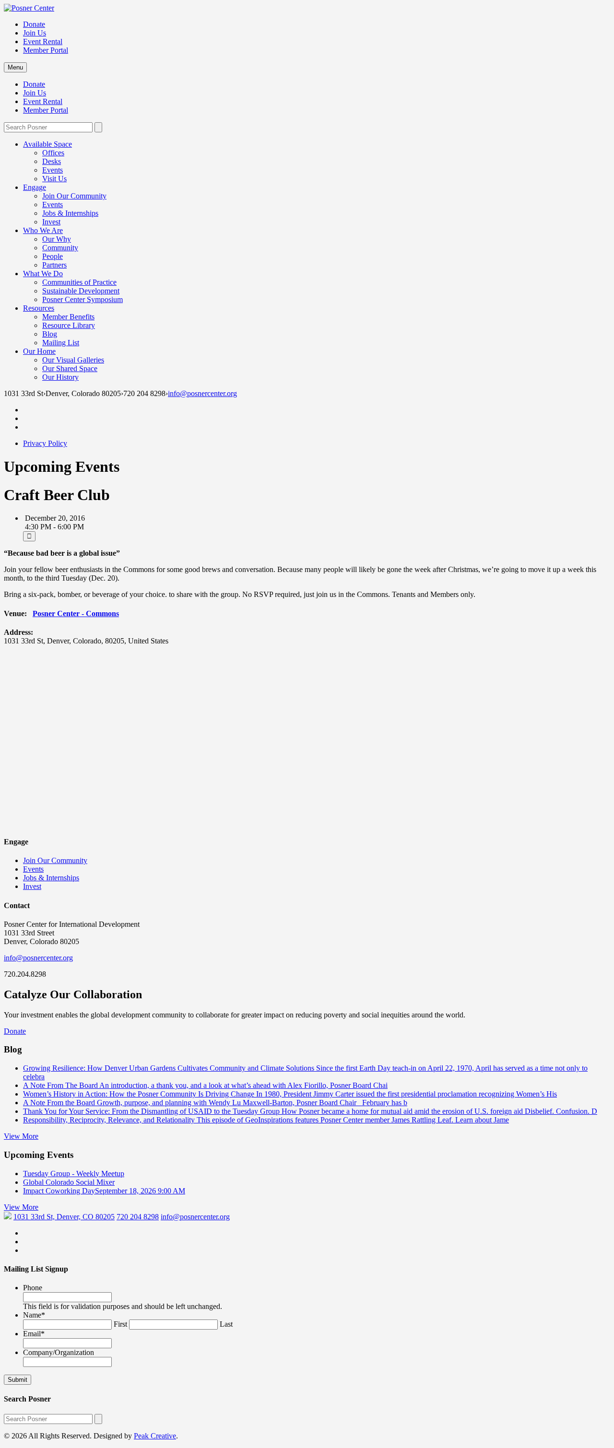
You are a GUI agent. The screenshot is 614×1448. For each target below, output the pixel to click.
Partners (54, 265)
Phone (32, 1288)
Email (34, 1334)
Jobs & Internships (70, 213)
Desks (51, 161)
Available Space (47, 144)
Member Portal (45, 50)
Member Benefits (68, 317)
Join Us (34, 33)
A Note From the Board (215, 1102)
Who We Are (43, 230)
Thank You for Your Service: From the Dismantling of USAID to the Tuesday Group (310, 1111)
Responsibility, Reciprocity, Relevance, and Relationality (266, 1120)
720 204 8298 (138, 1217)
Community (60, 248)
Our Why (56, 239)
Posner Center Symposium (82, 299)
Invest (51, 222)
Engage (34, 187)
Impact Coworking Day (104, 1191)
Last (226, 1324)
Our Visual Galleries (73, 360)
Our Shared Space (69, 368)
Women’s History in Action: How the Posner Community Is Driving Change (290, 1094)
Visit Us (54, 179)
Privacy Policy (45, 443)
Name (34, 1315)
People (52, 256)
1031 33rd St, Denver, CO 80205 (64, 1217)
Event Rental (42, 41)
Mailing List (60, 343)
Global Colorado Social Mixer (69, 1182)
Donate (34, 24)
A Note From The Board (205, 1085)
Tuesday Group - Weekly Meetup (73, 1173)
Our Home (39, 351)
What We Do (43, 273)
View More (21, 1136)
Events (52, 170)
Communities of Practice (79, 282)
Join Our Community (74, 196)
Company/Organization (58, 1352)
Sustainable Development (80, 291)
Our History (60, 377)
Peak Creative (155, 1436)
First (120, 1324)
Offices (53, 153)
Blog (49, 334)
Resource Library (68, 325)
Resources (38, 308)
